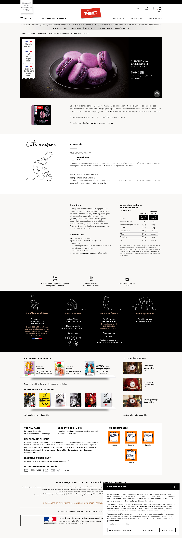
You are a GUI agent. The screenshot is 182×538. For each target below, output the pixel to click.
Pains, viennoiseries (31, 450)
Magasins (61, 431)
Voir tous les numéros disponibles (36, 415)
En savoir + (67, 470)
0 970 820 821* (109, 321)
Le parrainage (45, 434)
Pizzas (26, 445)
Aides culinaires (56, 447)
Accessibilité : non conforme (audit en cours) (56, 489)
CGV (61, 487)
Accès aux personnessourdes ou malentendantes (109, 341)
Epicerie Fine (61, 450)
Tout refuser (148, 530)
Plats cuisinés (50, 445)
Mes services (118, 18)
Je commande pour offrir (67, 434)
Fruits (66, 447)
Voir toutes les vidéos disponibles (135, 415)
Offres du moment (31, 442)
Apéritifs (60, 442)
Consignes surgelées (74, 431)
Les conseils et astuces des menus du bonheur (51, 461)
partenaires (161, 494)
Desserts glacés (81, 447)
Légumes (92, 445)
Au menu (27, 461)
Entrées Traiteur (71, 442)
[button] (147, 9)
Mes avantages (155, 18)
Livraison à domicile (91, 431)
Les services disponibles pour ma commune (44, 487)
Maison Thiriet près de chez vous (73, 320)
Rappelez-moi (109, 333)
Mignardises (42, 34)
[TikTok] (78, 338)
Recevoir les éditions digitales (35, 384)
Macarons (52, 34)
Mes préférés (136, 18)
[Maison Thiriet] (91, 13)
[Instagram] (73, 338)
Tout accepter (167, 530)
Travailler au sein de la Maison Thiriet (145, 320)
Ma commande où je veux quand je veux (73, 327)
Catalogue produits (82, 487)
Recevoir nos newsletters (57, 384)
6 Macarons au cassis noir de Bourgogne (73, 34)
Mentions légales (69, 487)
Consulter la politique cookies (118, 524)
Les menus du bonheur (54, 18)
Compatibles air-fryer (48, 442)
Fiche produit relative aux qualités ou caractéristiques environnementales (94, 489)
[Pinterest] (70, 343)
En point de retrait (31, 434)
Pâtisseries (32, 34)
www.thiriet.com (146, 494)
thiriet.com (25, 487)
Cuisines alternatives (47, 450)
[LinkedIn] (76, 343)
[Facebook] (67, 338)
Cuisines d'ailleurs (36, 445)
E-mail (109, 337)
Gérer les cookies (167, 514)
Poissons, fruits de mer (65, 445)
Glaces (71, 447)
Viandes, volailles (81, 445)
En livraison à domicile (32, 431)
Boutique (87, 450)
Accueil (23, 34)
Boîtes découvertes (75, 450)
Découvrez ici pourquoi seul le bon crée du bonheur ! (37, 321)
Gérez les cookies (95, 487)
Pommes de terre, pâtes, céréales (36, 447)
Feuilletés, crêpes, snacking (88, 442)
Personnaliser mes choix (120, 530)
